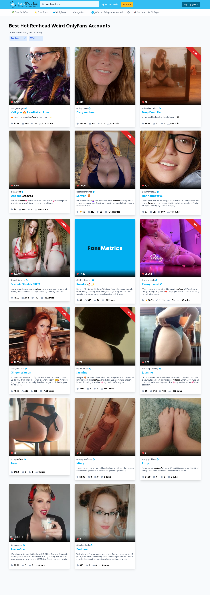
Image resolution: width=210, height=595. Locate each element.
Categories (79, 12)
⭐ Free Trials (41, 12)
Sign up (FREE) (191, 4)
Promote (127, 4)
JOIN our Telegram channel (108, 12)
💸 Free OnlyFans (21, 12)
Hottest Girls (111, 4)
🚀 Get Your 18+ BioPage (146, 12)
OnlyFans (61, 12)
